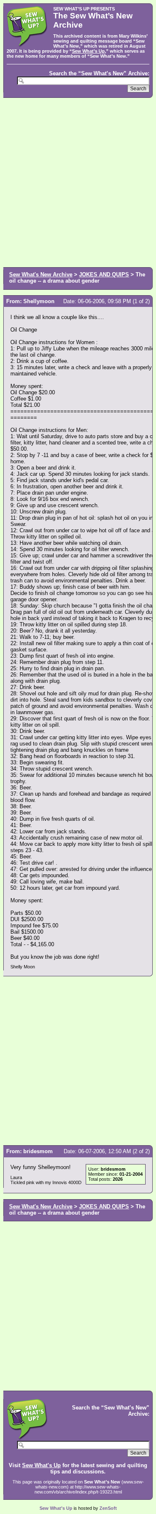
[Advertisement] (78, 181)
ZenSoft (108, 1508)
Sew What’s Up (88, 51)
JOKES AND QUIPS (104, 274)
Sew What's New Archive (40, 274)
